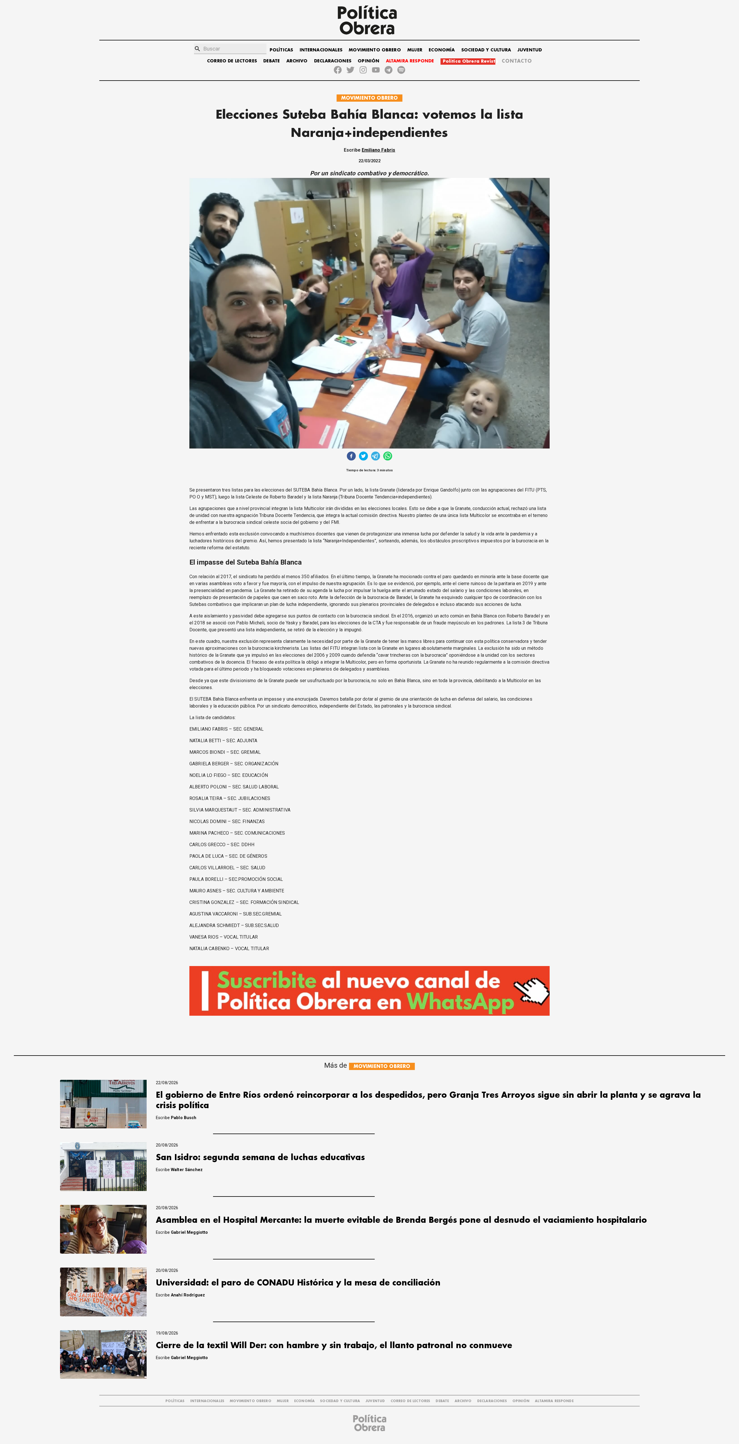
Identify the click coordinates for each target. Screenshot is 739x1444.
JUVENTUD (530, 50)
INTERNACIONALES (321, 50)
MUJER (414, 50)
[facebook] (351, 456)
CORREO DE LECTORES (232, 61)
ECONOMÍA (442, 50)
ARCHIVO (297, 61)
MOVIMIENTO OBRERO (375, 50)
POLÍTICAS (281, 50)
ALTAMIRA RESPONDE (410, 61)
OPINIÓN (368, 61)
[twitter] (363, 456)
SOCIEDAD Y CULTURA (486, 50)
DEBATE (271, 61)
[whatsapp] (387, 456)
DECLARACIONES (332, 61)
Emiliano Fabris (378, 150)
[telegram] (375, 456)
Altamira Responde (554, 1401)
